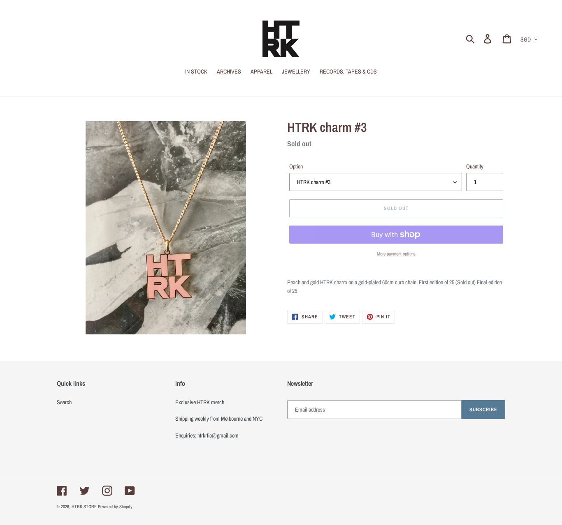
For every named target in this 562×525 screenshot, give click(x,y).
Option (296, 166)
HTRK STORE (84, 506)
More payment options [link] (396, 254)
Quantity (474, 166)
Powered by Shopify (115, 506)
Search (64, 402)
